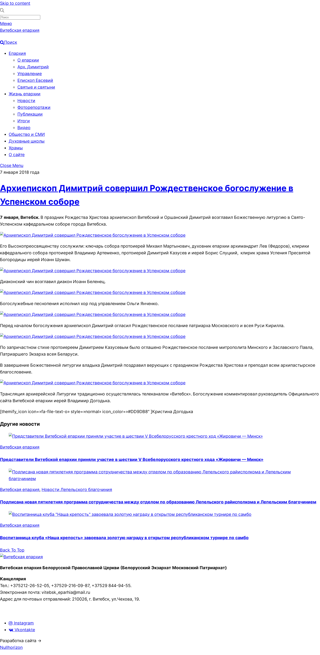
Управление (29, 73)
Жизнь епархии (24, 93)
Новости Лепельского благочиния (77, 489)
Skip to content (15, 3)
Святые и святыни (36, 87)
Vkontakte (24, 629)
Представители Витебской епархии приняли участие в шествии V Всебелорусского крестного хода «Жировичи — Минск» (131, 459)
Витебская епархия (19, 447)
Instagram (23, 623)
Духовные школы (27, 141)
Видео (23, 127)
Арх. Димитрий (33, 66)
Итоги (23, 120)
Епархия (17, 53)
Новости (26, 100)
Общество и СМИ (27, 134)
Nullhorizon (11, 647)
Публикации (30, 114)
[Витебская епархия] (21, 556)
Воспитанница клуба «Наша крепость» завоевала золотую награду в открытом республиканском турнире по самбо (124, 537)
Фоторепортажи (34, 107)
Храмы (16, 147)
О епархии (28, 60)
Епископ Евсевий (35, 80)
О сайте (17, 154)
